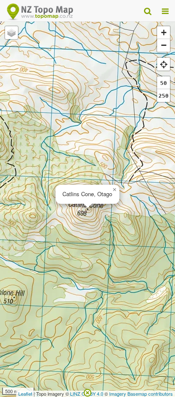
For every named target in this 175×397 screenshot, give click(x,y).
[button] (114, 190)
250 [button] (163, 96)
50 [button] (163, 83)
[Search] (147, 10)
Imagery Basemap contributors (141, 393)
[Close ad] (87, 392)
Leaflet (25, 393)
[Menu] (165, 10)
